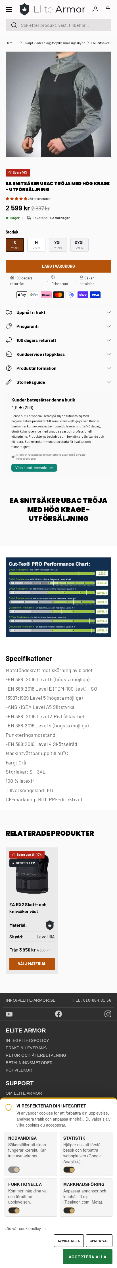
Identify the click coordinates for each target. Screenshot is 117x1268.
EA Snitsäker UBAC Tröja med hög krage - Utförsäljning (101, 43)
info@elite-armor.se (31, 1000)
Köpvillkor (19, 1070)
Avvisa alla (69, 1241)
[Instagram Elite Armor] (108, 1014)
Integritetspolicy (27, 1040)
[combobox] (58, 25)
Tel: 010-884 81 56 (92, 1000)
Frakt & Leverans (26, 1048)
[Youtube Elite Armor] (9, 1014)
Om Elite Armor (24, 1093)
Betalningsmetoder (29, 1062)
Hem (9, 43)
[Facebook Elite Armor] (58, 1014)
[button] (108, 9)
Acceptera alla (87, 1256)
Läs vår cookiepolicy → (25, 1228)
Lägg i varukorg (58, 266)
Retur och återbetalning (36, 1055)
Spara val (99, 1241)
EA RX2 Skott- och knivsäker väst (28, 908)
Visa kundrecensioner (34, 467)
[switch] (14, 1169)
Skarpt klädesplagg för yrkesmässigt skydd (54, 43)
